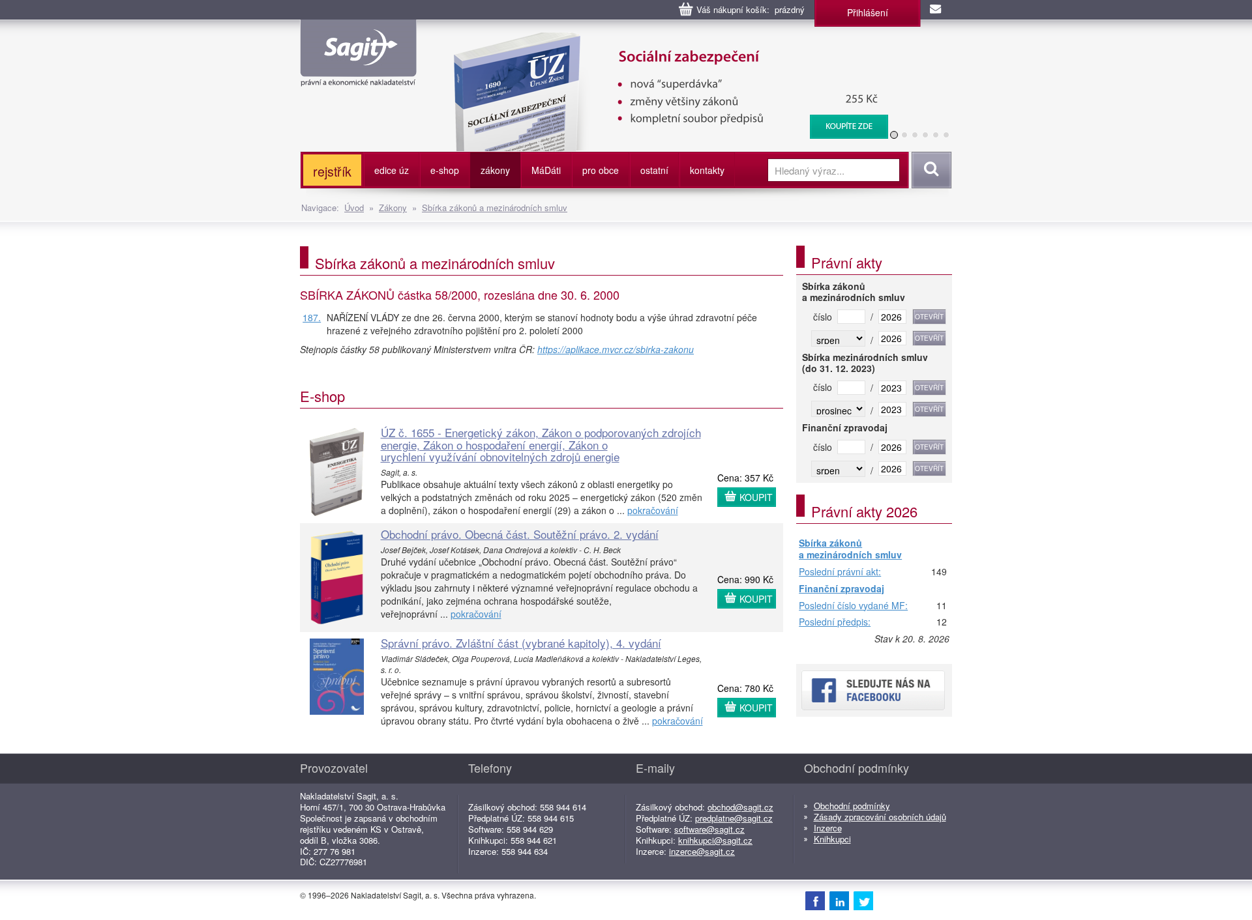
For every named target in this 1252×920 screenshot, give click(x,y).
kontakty (707, 170)
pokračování (652, 510)
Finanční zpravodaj (841, 589)
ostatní (654, 170)
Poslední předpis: (835, 622)
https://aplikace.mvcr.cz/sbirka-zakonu (615, 349)
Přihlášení (867, 12)
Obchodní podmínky (852, 805)
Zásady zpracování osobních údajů (880, 817)
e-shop (444, 170)
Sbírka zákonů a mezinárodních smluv (494, 207)
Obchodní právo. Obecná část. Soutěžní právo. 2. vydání (520, 534)
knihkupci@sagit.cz (715, 840)
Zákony (393, 207)
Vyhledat (929, 170)
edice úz (391, 170)
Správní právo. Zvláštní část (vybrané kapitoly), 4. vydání (521, 643)
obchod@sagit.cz (740, 807)
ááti (546, 170)
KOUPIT (756, 497)
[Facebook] (815, 900)
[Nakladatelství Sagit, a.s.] (358, 75)
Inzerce (828, 828)
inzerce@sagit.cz (702, 851)
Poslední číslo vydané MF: (853, 606)
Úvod (354, 207)
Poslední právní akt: (840, 572)
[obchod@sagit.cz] (936, 10)
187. (312, 317)
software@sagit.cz (709, 829)
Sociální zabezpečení (594, 39)
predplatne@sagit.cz (734, 818)
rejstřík (332, 171)
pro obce (600, 170)
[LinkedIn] (839, 900)
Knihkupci (832, 839)
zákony (495, 170)
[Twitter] (863, 900)
